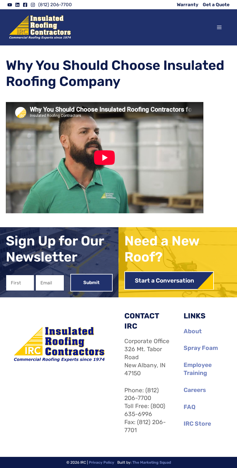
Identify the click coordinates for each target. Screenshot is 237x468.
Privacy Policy (101, 462)
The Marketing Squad (151, 462)
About (193, 331)
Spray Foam (201, 347)
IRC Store (197, 423)
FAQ (189, 407)
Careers (195, 390)
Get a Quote (216, 4)
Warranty (187, 4)
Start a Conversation (164, 280)
